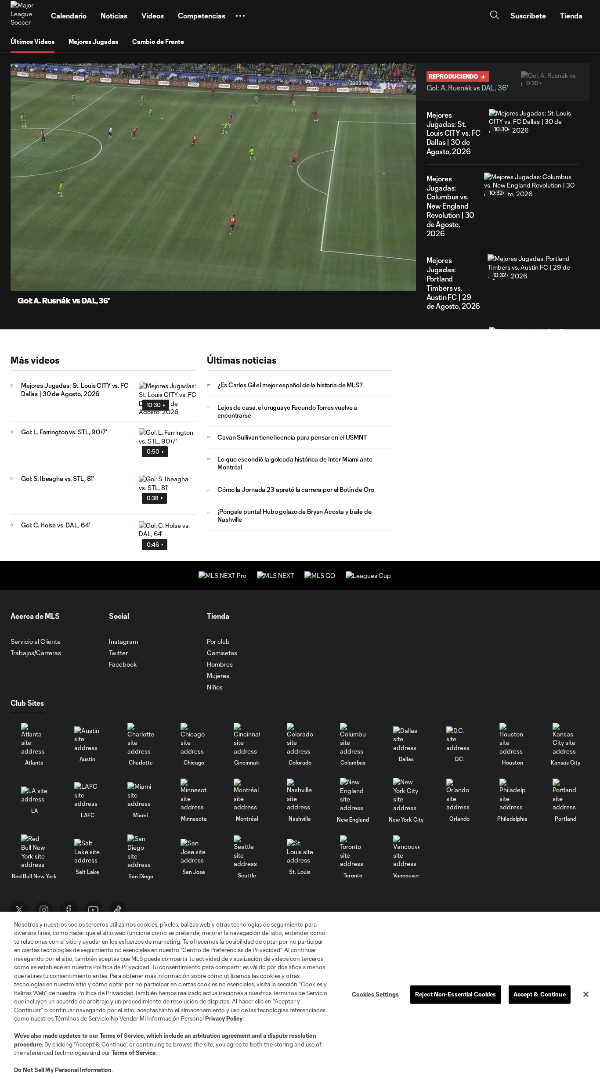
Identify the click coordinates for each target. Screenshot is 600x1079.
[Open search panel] (494, 16)
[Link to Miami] (140, 795)
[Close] (586, 994)
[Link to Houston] (512, 739)
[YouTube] (93, 910)
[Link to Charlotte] (140, 739)
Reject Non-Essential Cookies (455, 994)
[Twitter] (19, 910)
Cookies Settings (375, 994)
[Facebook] (68, 910)
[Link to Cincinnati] (247, 739)
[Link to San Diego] (140, 851)
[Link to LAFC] (87, 795)
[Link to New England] (353, 795)
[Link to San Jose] (194, 852)
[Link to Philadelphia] (512, 795)
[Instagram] (44, 910)
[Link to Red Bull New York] (34, 851)
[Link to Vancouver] (406, 851)
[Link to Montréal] (247, 795)
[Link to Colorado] (300, 739)
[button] (240, 16)
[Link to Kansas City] (566, 739)
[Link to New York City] (406, 795)
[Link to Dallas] (406, 739)
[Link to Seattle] (247, 851)
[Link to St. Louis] (300, 852)
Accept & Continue (539, 994)
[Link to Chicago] (194, 739)
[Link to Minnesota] (194, 795)
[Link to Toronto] (353, 851)
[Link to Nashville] (300, 795)
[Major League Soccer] (25, 16)
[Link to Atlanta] (34, 739)
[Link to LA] (34, 795)
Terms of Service (122, 1035)
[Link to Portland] (566, 795)
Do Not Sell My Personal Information (63, 1069)
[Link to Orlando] (459, 795)
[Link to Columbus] (353, 739)
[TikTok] (118, 910)
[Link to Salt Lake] (87, 852)
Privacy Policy (223, 1018)
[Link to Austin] (87, 739)
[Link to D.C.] (459, 739)
